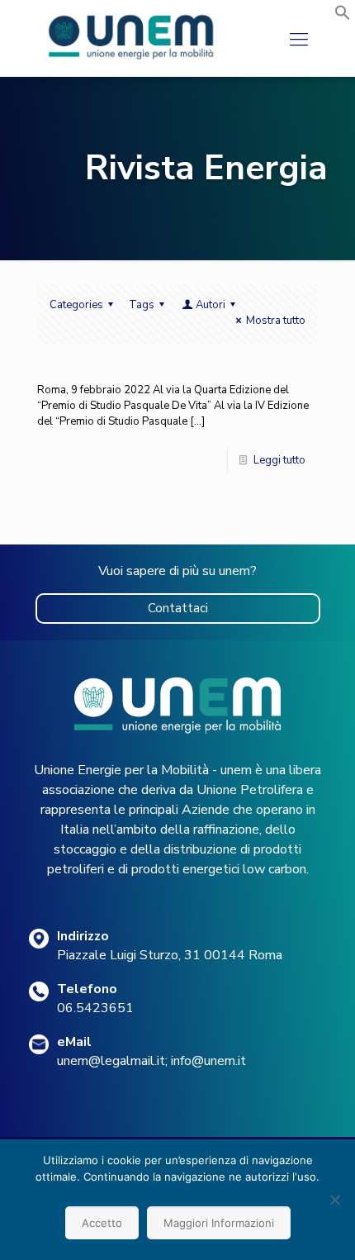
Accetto (102, 1222)
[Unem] (132, 59)
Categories (76, 304)
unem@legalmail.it (111, 1061)
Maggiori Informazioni (218, 1222)
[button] (342, 17)
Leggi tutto (279, 460)
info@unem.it (208, 1061)
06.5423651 (95, 1008)
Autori (210, 304)
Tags (141, 304)
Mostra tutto (275, 320)
